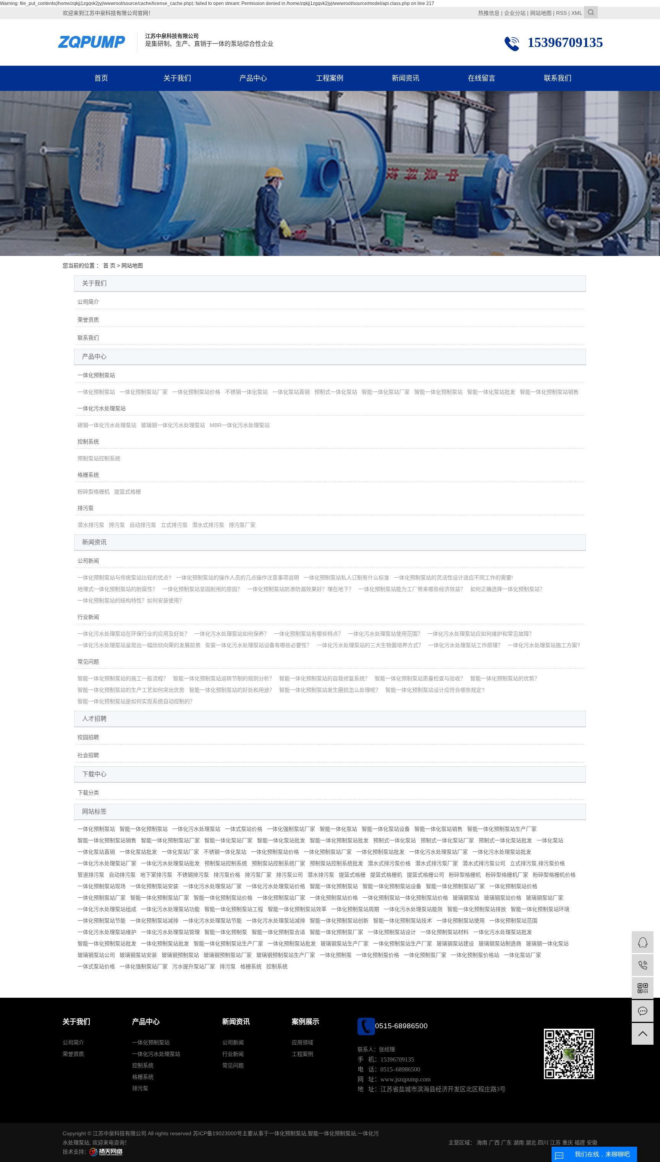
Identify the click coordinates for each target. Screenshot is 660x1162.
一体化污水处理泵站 (102, 408)
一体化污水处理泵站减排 (275, 921)
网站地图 (541, 13)
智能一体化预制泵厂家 (336, 932)
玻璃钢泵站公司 (96, 955)
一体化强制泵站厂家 (291, 829)
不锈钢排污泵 (193, 875)
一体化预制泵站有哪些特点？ (308, 634)
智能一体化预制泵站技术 (402, 921)
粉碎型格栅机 (94, 492)
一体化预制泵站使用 (461, 921)
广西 (494, 1142)
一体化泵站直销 (291, 392)
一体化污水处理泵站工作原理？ (465, 645)
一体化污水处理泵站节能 (212, 921)
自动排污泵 (142, 525)
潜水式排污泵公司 (484, 863)
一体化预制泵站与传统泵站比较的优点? (124, 578)
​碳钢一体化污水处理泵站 (107, 425)
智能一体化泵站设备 (386, 829)
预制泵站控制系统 (99, 458)
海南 (482, 1142)
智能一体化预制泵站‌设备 (391, 886)
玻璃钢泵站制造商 (500, 943)
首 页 (109, 265)
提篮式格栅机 (386, 875)
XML (576, 13)
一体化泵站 (550, 840)
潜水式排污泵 (208, 525)
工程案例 (329, 78)
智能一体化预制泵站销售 (549, 392)
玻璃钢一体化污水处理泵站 (173, 425)
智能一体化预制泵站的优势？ (505, 678)
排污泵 (86, 508)
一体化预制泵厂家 (425, 955)
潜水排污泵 (91, 525)
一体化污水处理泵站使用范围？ (385, 634)
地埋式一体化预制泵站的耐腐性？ (118, 589)
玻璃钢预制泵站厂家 (228, 955)
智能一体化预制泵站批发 (339, 840)
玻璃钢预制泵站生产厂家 (285, 955)
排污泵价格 (227, 875)
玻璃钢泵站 (466, 898)
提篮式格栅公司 (425, 875)
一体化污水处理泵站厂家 (438, 852)
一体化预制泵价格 (377, 955)
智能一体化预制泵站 (438, 392)
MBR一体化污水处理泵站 (240, 425)
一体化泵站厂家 (180, 852)
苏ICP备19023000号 (217, 1133)
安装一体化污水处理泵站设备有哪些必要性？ (258, 645)
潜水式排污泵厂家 (436, 863)
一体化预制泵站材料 (445, 932)
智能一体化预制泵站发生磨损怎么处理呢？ (330, 690)
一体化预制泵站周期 (355, 909)
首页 (101, 78)
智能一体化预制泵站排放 (476, 909)
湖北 (531, 1142)
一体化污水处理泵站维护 (107, 932)
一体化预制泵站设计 (392, 932)
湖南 (518, 1142)
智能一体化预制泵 (225, 932)
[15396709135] (643, 965)
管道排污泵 (91, 875)
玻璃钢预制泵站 (180, 955)
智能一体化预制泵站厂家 (170, 840)
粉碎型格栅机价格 (554, 875)
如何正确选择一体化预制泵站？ (507, 589)
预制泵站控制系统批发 (336, 863)
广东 (506, 1142)
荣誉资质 (88, 320)
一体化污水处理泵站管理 (170, 932)
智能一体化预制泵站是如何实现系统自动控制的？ (136, 701)
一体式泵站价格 (243, 829)
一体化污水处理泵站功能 (170, 909)
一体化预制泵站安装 (154, 886)
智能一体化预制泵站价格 (223, 898)
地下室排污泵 (156, 875)
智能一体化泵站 (338, 829)
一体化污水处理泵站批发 (501, 852)
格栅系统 (88, 475)
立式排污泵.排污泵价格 (537, 863)
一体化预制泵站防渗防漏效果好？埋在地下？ (300, 589)
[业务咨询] (643, 942)
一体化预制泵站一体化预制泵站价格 (405, 898)
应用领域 (302, 1042)
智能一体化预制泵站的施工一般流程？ (123, 678)
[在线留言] (643, 1011)
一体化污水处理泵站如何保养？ (231, 634)
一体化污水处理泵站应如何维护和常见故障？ (480, 634)
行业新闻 (88, 617)
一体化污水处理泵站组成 (107, 909)
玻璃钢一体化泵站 (547, 943)
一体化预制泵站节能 (102, 921)
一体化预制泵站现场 (102, 886)
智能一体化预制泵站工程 (233, 909)
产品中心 (253, 78)
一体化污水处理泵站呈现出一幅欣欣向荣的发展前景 (139, 645)
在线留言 (481, 78)
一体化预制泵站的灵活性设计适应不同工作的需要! (453, 578)
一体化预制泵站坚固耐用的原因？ (202, 589)
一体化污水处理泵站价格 (275, 886)
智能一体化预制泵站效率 (297, 909)
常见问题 (88, 662)
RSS (561, 13)
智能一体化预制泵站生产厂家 (502, 829)
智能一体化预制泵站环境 (540, 909)
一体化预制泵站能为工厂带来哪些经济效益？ (412, 589)
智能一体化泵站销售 (438, 829)
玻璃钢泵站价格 (502, 898)
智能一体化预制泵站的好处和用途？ (232, 690)
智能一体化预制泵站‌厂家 (455, 886)
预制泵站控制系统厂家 (278, 863)
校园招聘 (88, 737)
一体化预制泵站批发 (380, 852)
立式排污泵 (174, 525)
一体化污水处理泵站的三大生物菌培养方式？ (370, 645)
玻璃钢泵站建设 (455, 943)
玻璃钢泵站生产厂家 (344, 943)
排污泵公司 (289, 875)
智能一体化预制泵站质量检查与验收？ (420, 678)
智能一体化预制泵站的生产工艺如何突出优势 (131, 690)
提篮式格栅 (127, 492)
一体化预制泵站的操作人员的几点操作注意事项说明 (237, 578)
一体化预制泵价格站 (475, 955)
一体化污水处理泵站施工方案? (544, 645)
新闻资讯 (405, 78)
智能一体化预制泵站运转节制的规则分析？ (224, 678)
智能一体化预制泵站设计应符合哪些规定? (435, 690)
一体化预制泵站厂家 (144, 392)
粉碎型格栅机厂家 (506, 875)
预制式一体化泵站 (335, 392)
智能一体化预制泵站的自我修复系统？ (324, 678)
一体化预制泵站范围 (513, 921)
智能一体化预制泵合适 (278, 932)
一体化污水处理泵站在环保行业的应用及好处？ (134, 634)
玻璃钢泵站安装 (138, 955)
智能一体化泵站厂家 (386, 392)
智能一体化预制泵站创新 (339, 921)
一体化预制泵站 (96, 375)
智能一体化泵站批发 (491, 392)
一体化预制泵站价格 (196, 392)
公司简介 (88, 302)
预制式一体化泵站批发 (505, 840)
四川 (543, 1142)
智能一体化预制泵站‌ (334, 886)
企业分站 (515, 13)
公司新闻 (88, 561)
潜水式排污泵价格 (389, 863)
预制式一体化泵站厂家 (447, 840)
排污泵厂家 (242, 525)
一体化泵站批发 (138, 852)
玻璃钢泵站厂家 (544, 898)
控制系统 (88, 442)
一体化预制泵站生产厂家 (402, 943)
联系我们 (557, 78)
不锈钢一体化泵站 (246, 392)
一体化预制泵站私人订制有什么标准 (346, 578)
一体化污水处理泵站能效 (413, 909)
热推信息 (489, 13)
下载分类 (88, 793)
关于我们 (177, 78)
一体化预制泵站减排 (154, 921)
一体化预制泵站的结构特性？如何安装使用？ (131, 600)
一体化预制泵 (336, 955)
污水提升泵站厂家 (193, 966)
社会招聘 (88, 755)
